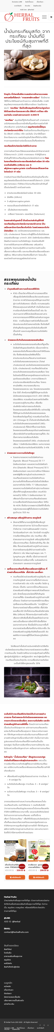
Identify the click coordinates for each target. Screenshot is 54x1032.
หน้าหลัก (7, 986)
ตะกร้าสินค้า (18, 6)
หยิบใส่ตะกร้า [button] (16, 877)
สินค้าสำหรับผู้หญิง (12, 966)
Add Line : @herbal (27, 10)
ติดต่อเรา (8, 993)
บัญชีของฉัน (37, 6)
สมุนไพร (7, 959)
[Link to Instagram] (44, 1025)
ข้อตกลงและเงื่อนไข (12, 997)
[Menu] (43, 17)
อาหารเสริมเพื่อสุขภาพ (13, 956)
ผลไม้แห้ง (8, 963)
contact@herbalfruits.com (16, 932)
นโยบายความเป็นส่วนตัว (14, 1000)
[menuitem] (17, 2)
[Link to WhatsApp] (48, 1025)
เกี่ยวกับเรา (8, 989)
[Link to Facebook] (40, 1025)
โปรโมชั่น (7, 952)
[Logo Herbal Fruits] (22, 17)
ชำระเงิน (27, 6)
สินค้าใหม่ (8, 949)
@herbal (16, 921)
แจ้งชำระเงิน (9, 1004)
